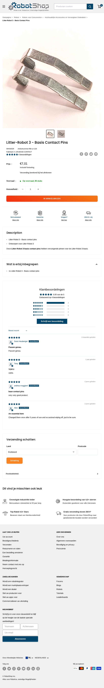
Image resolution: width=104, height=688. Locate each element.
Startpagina (7, 17)
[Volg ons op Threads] (38, 668)
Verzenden (7, 545)
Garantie (6, 556)
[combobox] (70, 6)
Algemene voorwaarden (66, 541)
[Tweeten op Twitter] (91, 154)
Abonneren (20, 639)
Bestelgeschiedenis (11, 541)
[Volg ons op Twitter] (9, 668)
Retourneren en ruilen (11, 548)
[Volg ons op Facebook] (4, 668)
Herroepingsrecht (10, 568)
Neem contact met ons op (13, 564)
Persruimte (61, 548)
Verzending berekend (28, 172)
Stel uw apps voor (10, 597)
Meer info (15, 220)
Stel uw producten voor (12, 593)
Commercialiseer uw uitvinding (15, 601)
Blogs (58, 585)
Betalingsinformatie (10, 560)
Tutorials (59, 593)
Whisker (10, 149)
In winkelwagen (52, 198)
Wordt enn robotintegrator (13, 581)
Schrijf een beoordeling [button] (52, 321)
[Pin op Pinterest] (86, 154)
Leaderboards (62, 597)
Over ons (60, 537)
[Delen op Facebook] (81, 154)
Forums (59, 581)
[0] (99, 6)
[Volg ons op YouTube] (23, 668)
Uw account (7, 537)
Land (8, 446)
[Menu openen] (4, 6)
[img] (14, 337)
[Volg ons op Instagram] (14, 668)
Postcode (82, 446)
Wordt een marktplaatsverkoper (16, 585)
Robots (16, 17)
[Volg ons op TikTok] (28, 668)
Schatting (14, 460)
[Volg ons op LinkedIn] (33, 668)
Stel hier (64, 220)
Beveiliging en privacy (65, 545)
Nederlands (41, 658)
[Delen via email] (96, 154)
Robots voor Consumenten (32, 17)
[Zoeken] (90, 6)
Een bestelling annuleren (13, 552)
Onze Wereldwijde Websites (13, 658)
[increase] (38, 189)
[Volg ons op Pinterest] (19, 668)
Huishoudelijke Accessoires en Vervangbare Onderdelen (65, 17)
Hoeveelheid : (12, 189)
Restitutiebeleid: (12, 474)
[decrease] (22, 189)
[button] (12, 154)
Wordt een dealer (10, 589)
